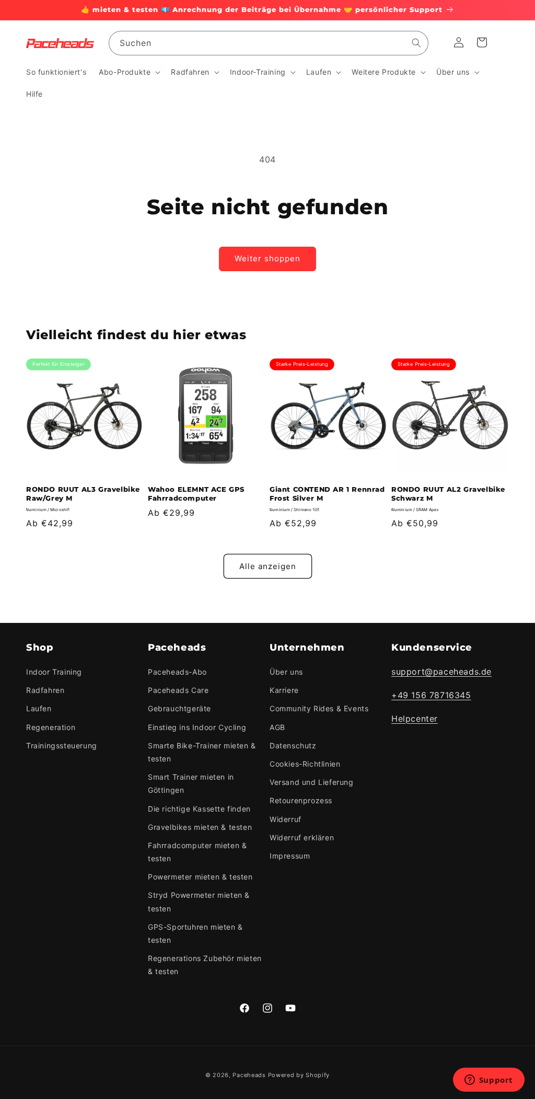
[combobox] (268, 43)
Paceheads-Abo (177, 671)
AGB (277, 727)
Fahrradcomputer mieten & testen (197, 852)
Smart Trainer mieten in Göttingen (191, 783)
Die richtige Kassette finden (199, 808)
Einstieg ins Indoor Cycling (197, 727)
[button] (128, 72)
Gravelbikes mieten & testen (200, 827)
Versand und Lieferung (312, 782)
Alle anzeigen (267, 566)
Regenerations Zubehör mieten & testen (205, 965)
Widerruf (285, 819)
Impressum (290, 855)
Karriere (284, 690)
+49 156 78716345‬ (431, 695)
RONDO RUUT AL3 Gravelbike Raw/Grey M (83, 493)
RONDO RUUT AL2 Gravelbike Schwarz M (448, 493)
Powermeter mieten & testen (200, 876)
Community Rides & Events (319, 708)
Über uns (286, 671)
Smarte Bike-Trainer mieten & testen (202, 752)
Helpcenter (414, 718)
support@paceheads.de (441, 671)
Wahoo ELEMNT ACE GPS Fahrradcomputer (196, 493)
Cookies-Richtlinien (305, 763)
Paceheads (248, 1075)
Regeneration (50, 727)
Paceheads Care (178, 690)
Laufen (39, 708)
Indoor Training (54, 671)
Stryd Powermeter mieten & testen (199, 901)
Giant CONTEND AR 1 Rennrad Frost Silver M (327, 493)
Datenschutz (293, 745)
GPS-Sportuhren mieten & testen (195, 933)
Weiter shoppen (267, 258)
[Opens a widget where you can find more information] (488, 1081)
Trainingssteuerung (61, 745)
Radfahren (45, 690)
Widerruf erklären (302, 837)
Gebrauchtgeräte (179, 708)
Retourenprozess (301, 800)
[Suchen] (416, 42)
